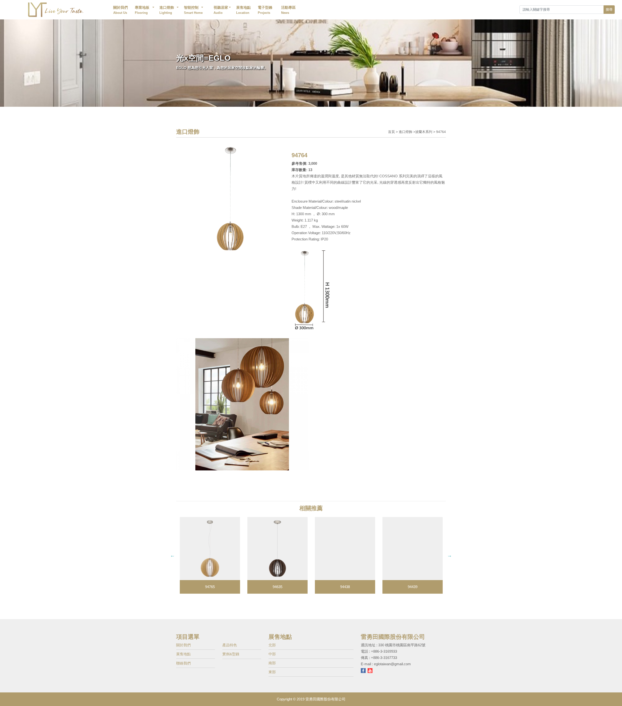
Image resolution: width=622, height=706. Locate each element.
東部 (272, 672)
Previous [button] (172, 555)
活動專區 (288, 10)
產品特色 (229, 645)
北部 (272, 645)
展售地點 (243, 10)
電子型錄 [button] (265, 10)
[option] (210, 555)
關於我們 (120, 10)
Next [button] (449, 555)
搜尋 (609, 9)
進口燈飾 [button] (166, 10)
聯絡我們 (183, 663)
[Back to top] (614, 695)
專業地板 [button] (142, 10)
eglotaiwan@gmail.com (392, 664)
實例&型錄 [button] (230, 654)
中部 (272, 654)
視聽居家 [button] (221, 10)
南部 (272, 663)
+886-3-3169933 (384, 651)
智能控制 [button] (194, 10)
